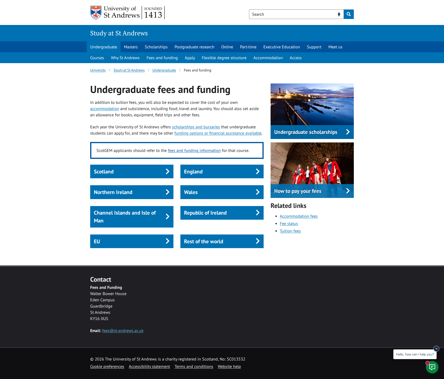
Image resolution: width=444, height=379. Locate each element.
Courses (97, 57)
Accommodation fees (299, 216)
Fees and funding (162, 57)
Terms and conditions (194, 366)
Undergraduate (103, 46)
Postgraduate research (194, 46)
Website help (229, 366)
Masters (131, 46)
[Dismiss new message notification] (436, 349)
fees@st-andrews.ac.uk (122, 330)
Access (296, 57)
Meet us (335, 46)
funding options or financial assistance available (218, 133)
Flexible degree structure (224, 57)
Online (227, 46)
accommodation (104, 108)
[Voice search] (339, 14)
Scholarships (156, 46)
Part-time (248, 46)
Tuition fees (290, 231)
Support (314, 46)
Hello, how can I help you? (415, 354)
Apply (190, 57)
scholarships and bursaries (196, 126)
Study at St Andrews (119, 33)
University (98, 70)
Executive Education (281, 46)
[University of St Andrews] (127, 13)
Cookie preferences (107, 366)
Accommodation (268, 57)
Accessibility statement (149, 366)
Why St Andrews (125, 57)
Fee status (289, 223)
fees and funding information (194, 150)
